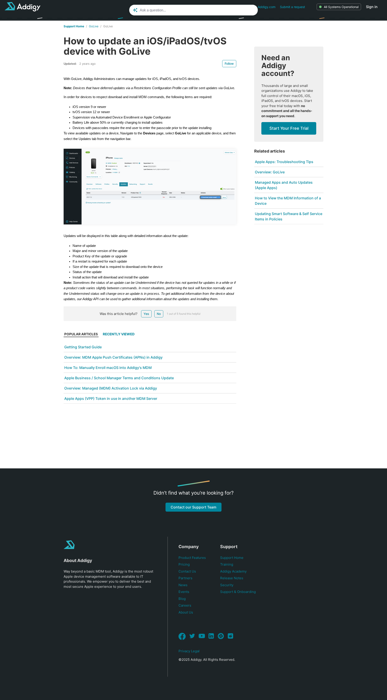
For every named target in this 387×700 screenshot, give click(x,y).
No (159, 314)
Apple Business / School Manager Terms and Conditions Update (119, 378)
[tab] (81, 335)
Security (226, 585)
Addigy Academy (233, 571)
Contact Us (187, 571)
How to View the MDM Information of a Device (288, 201)
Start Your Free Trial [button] (288, 128)
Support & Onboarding (238, 592)
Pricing (184, 564)
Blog (182, 599)
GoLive (94, 26)
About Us (185, 612)
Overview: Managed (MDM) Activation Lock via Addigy (110, 388)
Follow (229, 63)
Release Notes (231, 578)
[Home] (22, 6)
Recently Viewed (119, 334)
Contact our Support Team (193, 507)
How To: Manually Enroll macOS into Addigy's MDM (108, 367)
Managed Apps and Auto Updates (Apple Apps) (284, 185)
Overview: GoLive (270, 172)
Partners (185, 578)
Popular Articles (81, 334)
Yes (146, 314)
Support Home (74, 26)
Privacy (184, 651)
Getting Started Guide (83, 347)
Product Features (192, 558)
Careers (184, 605)
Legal (195, 651)
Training (226, 564)
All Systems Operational (341, 7)
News (182, 585)
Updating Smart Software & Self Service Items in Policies (288, 216)
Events (183, 592)
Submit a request (292, 7)
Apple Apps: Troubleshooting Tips (284, 161)
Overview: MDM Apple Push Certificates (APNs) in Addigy (113, 357)
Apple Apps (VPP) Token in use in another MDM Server (110, 398)
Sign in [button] (372, 6)
